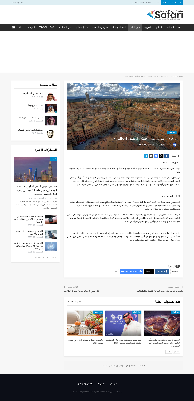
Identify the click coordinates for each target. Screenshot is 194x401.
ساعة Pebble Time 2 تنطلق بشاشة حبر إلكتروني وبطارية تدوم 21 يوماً (28, 219)
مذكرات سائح (82, 27)
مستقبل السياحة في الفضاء (30, 130)
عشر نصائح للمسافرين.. (32, 93)
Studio (87, 391)
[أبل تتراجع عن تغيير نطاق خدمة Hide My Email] (51, 234)
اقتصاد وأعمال (119, 27)
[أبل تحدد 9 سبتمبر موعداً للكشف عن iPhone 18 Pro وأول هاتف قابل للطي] (51, 246)
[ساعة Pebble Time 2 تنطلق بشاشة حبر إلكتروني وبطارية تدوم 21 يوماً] (51, 219)
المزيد (32, 27)
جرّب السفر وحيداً (35, 105)
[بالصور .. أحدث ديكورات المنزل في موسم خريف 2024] (85, 323)
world (171, 266)
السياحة (170, 27)
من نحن (156, 2)
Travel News (46, 27)
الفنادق (158, 27)
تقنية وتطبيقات (100, 27)
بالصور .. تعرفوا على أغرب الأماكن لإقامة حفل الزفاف (160, 291)
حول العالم (135, 27)
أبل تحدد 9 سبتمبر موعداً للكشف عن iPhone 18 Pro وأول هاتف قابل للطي (28, 246)
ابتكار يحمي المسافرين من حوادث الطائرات (82, 291)
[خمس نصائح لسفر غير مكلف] (51, 120)
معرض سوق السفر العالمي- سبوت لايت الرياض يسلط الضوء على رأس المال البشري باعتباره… (37, 190)
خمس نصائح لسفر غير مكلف (30, 117)
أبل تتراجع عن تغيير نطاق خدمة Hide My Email (29, 233)
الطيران (147, 27)
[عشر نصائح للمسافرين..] (51, 96)
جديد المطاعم (65, 27)
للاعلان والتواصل (138, 2)
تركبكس (121, 365)
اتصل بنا (148, 2)
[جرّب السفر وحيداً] (51, 108)
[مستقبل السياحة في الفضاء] (51, 133)
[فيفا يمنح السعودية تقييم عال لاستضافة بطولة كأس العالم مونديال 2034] (123, 323)
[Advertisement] (97, 53)
